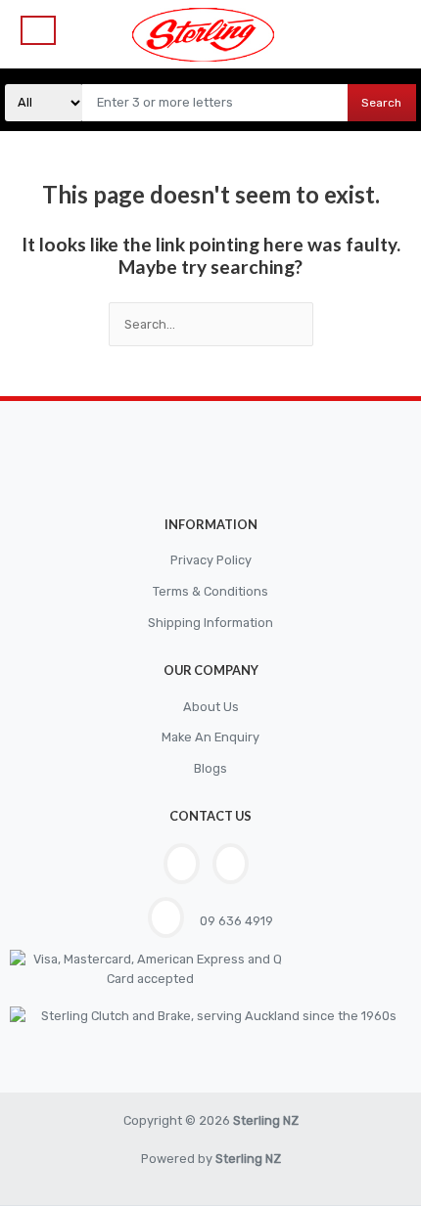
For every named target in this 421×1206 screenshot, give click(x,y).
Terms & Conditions (210, 591)
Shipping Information (210, 622)
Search (381, 103)
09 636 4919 (235, 921)
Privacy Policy (211, 560)
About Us (211, 706)
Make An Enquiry (210, 737)
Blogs (210, 768)
